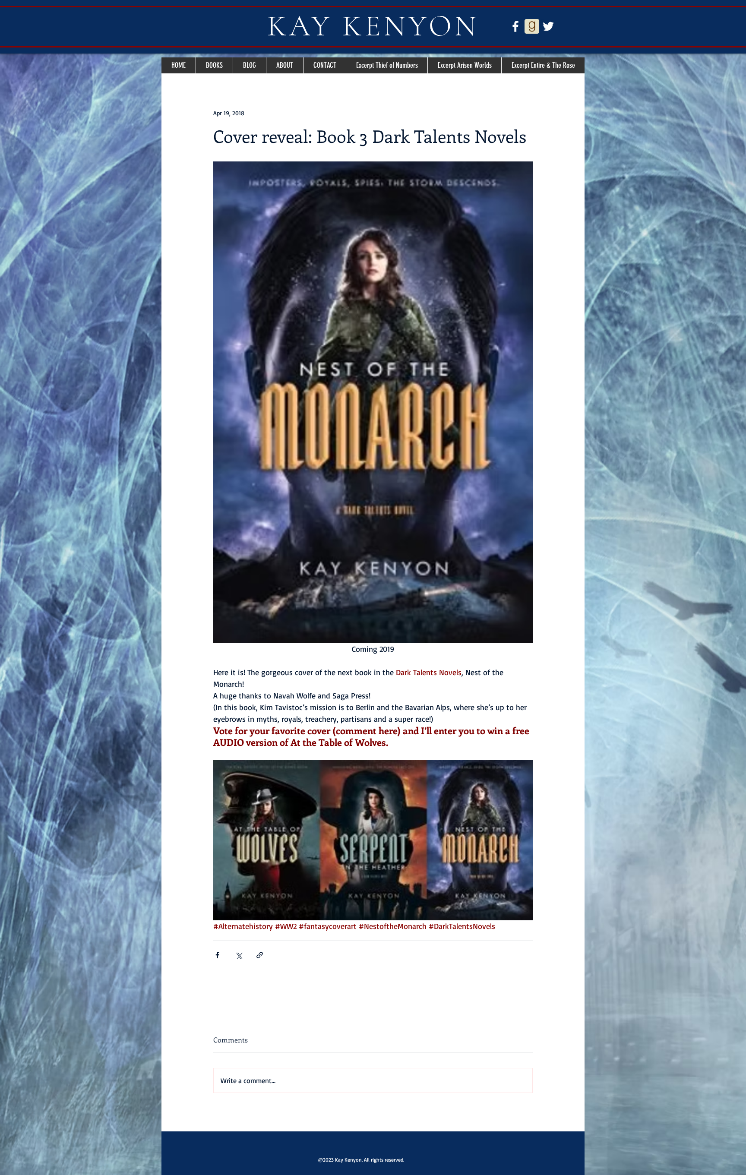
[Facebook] (515, 26)
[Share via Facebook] (217, 955)
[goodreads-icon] (532, 26)
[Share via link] (260, 955)
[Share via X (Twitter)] (238, 955)
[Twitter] (548, 26)
